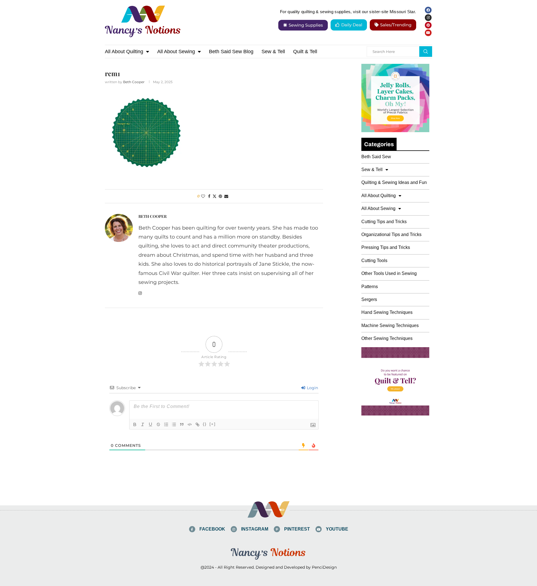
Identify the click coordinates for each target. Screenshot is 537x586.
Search (425, 51)
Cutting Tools (374, 260)
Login (312, 387)
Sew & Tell (273, 51)
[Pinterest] (428, 25)
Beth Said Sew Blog (231, 51)
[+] (212, 424)
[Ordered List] (166, 424)
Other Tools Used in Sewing (389, 273)
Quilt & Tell (305, 51)
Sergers (369, 299)
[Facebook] (428, 10)
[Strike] (158, 424)
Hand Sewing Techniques (387, 312)
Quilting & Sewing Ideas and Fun (394, 182)
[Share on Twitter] (214, 196)
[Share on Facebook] (209, 196)
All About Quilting (124, 51)
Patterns (369, 286)
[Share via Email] (226, 196)
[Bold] (135, 424)
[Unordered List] (174, 424)
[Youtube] (428, 32)
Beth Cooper (134, 82)
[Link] (197, 424)
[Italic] (143, 424)
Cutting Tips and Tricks (384, 221)
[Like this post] (203, 196)
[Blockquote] (182, 424)
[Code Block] (190, 424)
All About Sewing (176, 51)
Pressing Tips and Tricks (385, 247)
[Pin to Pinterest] (220, 196)
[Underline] (150, 424)
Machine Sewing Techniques (390, 325)
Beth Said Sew (376, 156)
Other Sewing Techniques (387, 338)
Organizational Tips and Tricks (391, 234)
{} (205, 424)
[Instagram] (428, 17)
